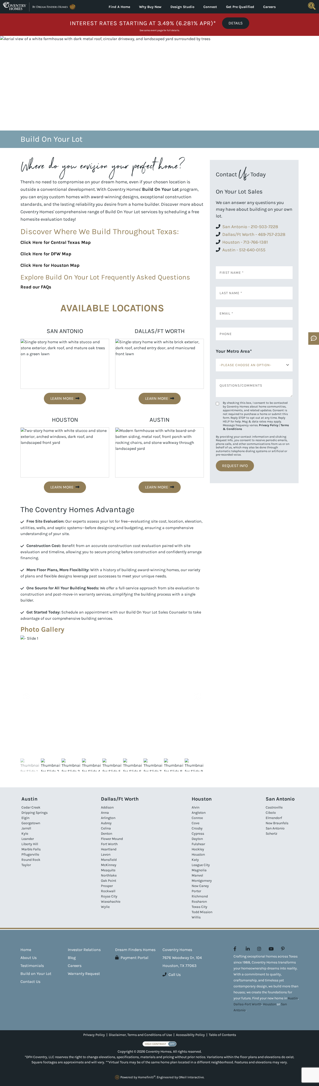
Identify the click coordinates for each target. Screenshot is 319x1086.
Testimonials (32, 965)
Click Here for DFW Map (45, 254)
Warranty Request (84, 973)
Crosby (197, 828)
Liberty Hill (29, 844)
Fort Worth (109, 844)
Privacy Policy (268, 425)
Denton (106, 833)
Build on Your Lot (35, 973)
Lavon (105, 854)
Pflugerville (30, 854)
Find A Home (119, 7)
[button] (197, 696)
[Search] (312, 6)
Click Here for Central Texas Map (55, 242)
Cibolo (271, 813)
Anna (105, 813)
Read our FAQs (35, 287)
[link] (112, 696)
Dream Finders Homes (135, 949)
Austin (293, 998)
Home (25, 949)
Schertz (271, 833)
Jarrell (26, 828)
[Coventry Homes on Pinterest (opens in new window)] (283, 949)
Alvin (195, 807)
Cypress (198, 833)
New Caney (200, 886)
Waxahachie (110, 901)
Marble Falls (31, 849)
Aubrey (106, 823)
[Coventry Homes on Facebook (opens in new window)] (235, 949)
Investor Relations (84, 949)
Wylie (105, 907)
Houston (198, 854)
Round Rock (30, 860)
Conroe (197, 818)
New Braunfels (277, 823)
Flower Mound (112, 839)
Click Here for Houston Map (50, 265)
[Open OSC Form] (313, 338)
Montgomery (202, 881)
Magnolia (199, 870)
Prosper (107, 886)
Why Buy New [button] (150, 7)
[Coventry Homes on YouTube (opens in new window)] (271, 949)
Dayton (197, 839)
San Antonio (275, 828)
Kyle (24, 833)
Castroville (274, 807)
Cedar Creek (30, 807)
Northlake (109, 875)
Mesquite (108, 870)
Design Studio (182, 7)
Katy (195, 860)
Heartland (108, 849)
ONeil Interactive (191, 1077)
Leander (27, 839)
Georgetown (30, 823)
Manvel (197, 875)
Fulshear (198, 844)
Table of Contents (222, 1035)
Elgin (25, 818)
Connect (210, 7)
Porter (196, 891)
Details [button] (236, 23)
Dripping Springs (34, 813)
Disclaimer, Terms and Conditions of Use (140, 1035)
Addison (107, 807)
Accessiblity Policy (190, 1035)
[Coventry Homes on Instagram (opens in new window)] (259, 949)
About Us (28, 957)
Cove (195, 823)
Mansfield (109, 860)
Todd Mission (202, 912)
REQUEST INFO (235, 465)
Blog (72, 957)
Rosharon (199, 901)
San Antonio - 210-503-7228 (250, 226)
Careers (269, 7)
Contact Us (30, 981)
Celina (106, 828)
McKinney (108, 865)
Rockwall (108, 891)
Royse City (109, 896)
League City (201, 865)
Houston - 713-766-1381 (245, 242)
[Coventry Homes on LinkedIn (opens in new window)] (248, 949)
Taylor (26, 865)
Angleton (199, 813)
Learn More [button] (62, 398)
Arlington (108, 818)
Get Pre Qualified (240, 7)
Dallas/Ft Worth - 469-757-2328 (253, 234)
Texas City (199, 907)
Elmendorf (274, 818)
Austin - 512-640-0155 (243, 250)
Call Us (174, 974)
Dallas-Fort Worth (247, 1004)
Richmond (200, 896)
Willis (196, 917)
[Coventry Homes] (40, 6)
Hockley (198, 849)
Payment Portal (134, 957)
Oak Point (108, 881)
